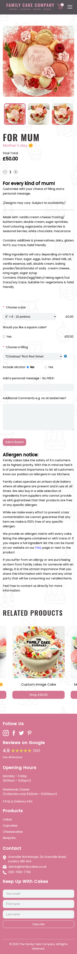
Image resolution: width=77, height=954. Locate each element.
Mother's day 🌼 (18, 145)
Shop (39, 695)
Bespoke (9, 838)
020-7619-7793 (19, 872)
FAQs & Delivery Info (18, 801)
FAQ (38, 548)
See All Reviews (12, 757)
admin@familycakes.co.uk (27, 867)
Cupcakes (10, 825)
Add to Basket (14, 442)
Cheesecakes (13, 832)
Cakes (7, 819)
